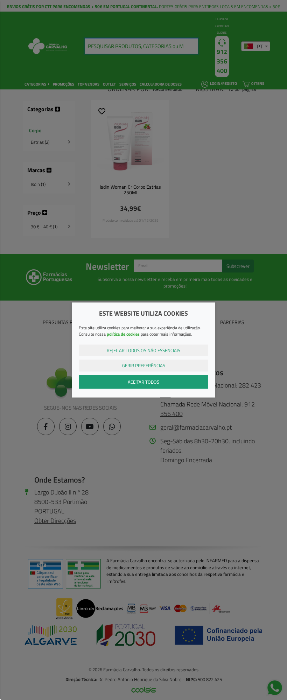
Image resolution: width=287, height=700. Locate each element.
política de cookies (123, 333)
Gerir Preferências (143, 365)
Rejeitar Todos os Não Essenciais (143, 350)
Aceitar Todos (143, 381)
